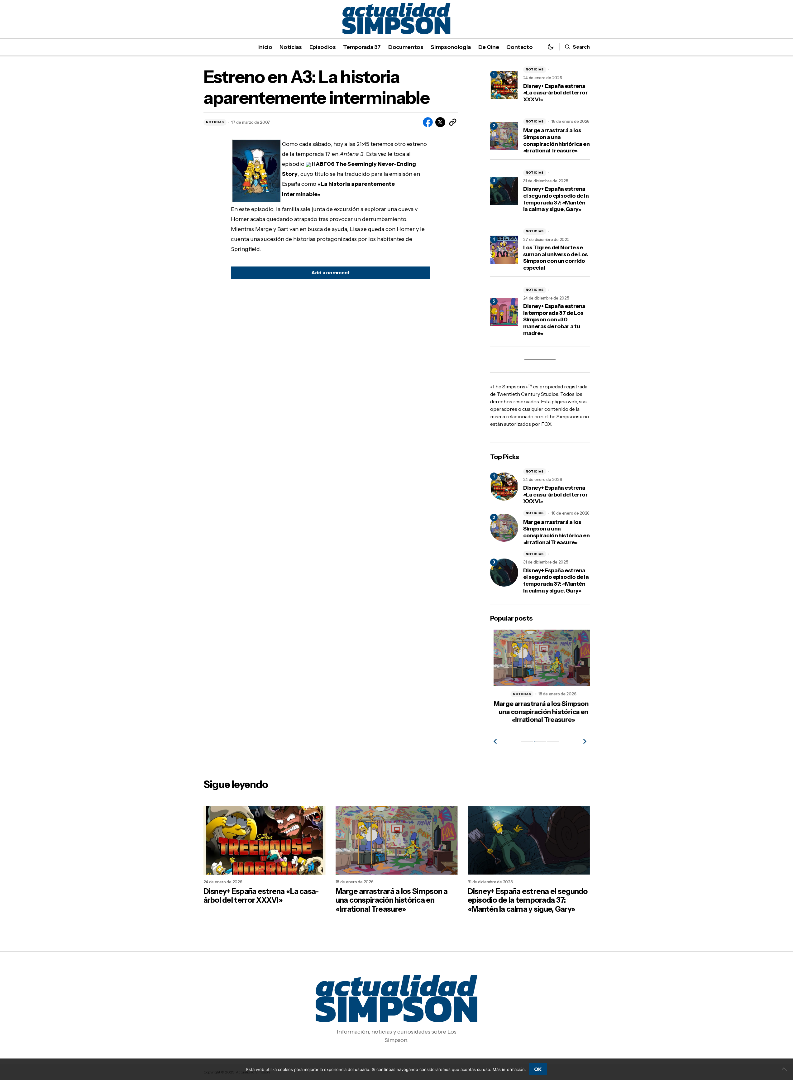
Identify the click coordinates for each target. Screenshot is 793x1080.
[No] (785, 1069)
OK (538, 1069)
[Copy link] (453, 122)
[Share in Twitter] (440, 122)
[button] (550, 46)
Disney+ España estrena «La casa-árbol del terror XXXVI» (555, 93)
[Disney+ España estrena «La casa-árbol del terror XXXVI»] (504, 487)
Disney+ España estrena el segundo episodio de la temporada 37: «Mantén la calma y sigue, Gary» (556, 199)
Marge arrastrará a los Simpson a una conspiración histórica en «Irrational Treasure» (556, 140)
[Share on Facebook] (428, 122)
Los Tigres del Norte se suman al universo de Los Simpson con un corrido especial (555, 257)
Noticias (215, 122)
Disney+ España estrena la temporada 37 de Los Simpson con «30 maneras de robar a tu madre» (554, 319)
